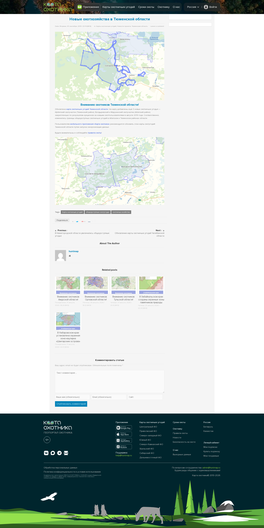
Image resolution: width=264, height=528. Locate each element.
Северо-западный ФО (150, 435)
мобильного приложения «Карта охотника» (90, 124)
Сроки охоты (146, 7)
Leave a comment (157, 26)
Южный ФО (145, 440)
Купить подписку (212, 451)
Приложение (91, 7)
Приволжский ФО (148, 431)
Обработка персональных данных (60, 467)
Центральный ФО (148, 426)
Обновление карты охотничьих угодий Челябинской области (139, 233)
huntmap (74, 251)
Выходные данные (182, 454)
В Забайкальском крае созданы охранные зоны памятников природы (151, 299)
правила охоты (94, 133)
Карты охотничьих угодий (118, 7)
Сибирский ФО (147, 453)
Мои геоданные (211, 455)
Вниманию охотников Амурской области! (68, 298)
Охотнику (164, 7)
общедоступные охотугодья (97, 212)
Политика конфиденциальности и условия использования (72, 471)
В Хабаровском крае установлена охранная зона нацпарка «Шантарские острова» (68, 337)
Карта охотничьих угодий (72, 212)
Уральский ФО (147, 448)
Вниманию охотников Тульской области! (123, 298)
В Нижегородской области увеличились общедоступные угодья (82, 233)
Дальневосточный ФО (151, 457)
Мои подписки (210, 447)
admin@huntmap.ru (211, 467)
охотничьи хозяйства (121, 212)
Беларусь (208, 426)
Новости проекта (124, 26)
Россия (207, 422)
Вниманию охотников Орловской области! (96, 298)
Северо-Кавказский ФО (151, 444)
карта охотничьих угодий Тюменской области (87, 109)
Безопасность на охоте (184, 442)
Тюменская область (140, 26)
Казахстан (208, 431)
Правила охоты (180, 433)
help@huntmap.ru (124, 455)
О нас (176, 7)
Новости (177, 437)
